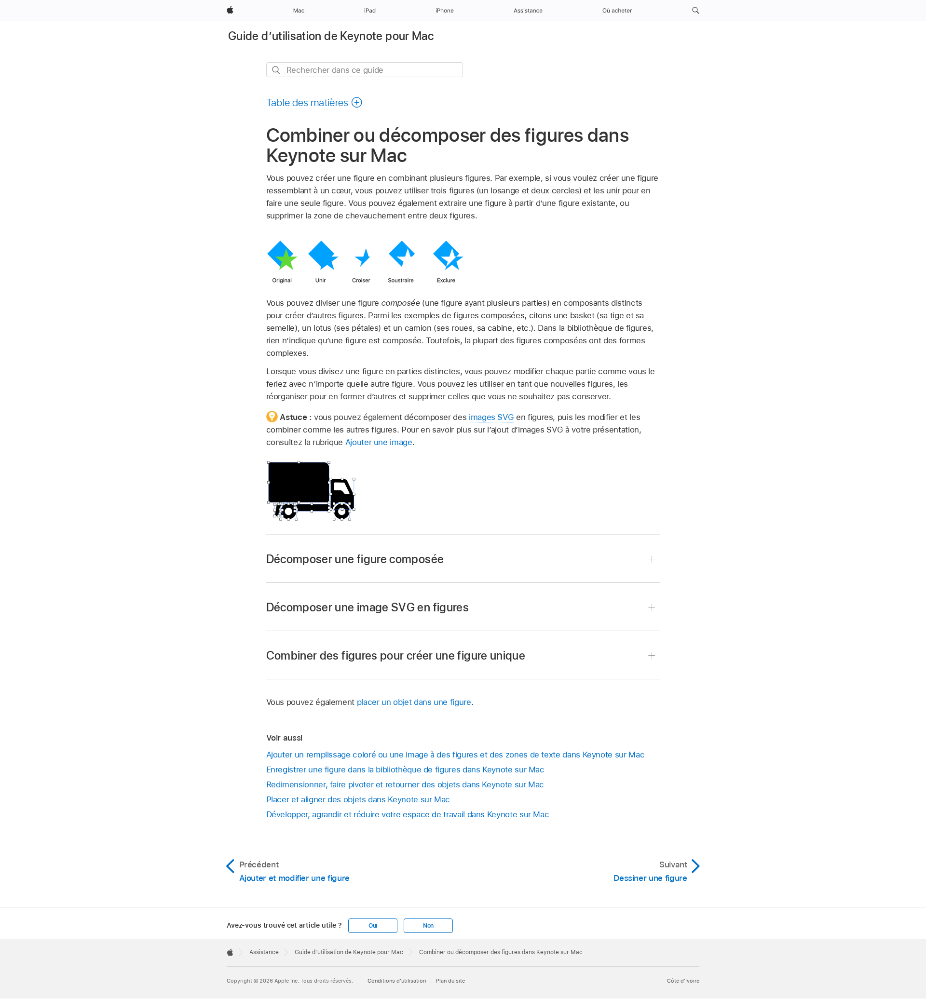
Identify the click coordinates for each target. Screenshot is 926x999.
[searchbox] (364, 69)
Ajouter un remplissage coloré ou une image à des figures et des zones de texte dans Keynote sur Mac (455, 754)
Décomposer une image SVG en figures (367, 607)
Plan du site (450, 980)
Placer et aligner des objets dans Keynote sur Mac (358, 799)
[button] (695, 10)
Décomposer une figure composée (355, 559)
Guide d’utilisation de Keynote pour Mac (331, 36)
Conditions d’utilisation (397, 980)
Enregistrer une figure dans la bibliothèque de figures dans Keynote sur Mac (405, 769)
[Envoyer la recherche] (277, 70)
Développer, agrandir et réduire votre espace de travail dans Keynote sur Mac (407, 814)
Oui (372, 925)
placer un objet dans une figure (414, 702)
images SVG (491, 417)
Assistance (264, 952)
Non (428, 925)
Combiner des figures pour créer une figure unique (396, 655)
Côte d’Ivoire (683, 980)
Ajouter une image (378, 442)
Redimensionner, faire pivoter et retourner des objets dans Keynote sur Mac (405, 784)
